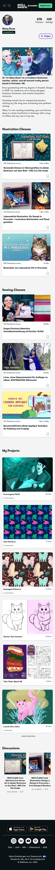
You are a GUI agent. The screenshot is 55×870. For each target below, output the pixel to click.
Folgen (47, 36)
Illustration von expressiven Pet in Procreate (25, 268)
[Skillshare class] (26, 147)
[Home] (22, 5)
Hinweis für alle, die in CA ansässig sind (27, 859)
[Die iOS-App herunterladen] (16, 829)
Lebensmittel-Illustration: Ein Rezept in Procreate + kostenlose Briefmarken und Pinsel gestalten (26, 219)
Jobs (17, 847)
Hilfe (24, 847)
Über (10, 847)
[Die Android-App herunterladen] (38, 829)
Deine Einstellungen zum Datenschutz (25, 856)
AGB (45, 847)
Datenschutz (34, 847)
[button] (4, 5)
